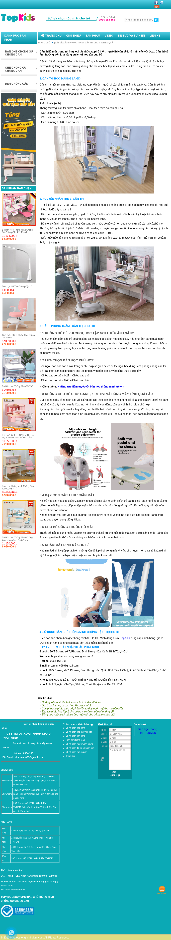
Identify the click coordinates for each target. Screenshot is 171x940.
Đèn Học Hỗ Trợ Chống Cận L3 (17, 286)
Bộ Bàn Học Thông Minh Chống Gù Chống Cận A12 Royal (17, 231)
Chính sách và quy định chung (79, 744)
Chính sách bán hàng (75, 736)
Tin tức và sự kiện (131, 35)
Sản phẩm (93, 35)
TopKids (125, 638)
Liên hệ (155, 35)
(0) (156, 6)
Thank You (70, 756)
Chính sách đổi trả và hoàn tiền (80, 748)
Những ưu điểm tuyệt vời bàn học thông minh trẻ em (90, 386)
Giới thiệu (73, 35)
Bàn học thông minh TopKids (147, 731)
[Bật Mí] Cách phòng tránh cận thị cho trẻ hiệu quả (83, 43)
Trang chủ (53, 35)
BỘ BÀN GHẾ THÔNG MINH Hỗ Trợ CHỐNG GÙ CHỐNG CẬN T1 (18, 436)
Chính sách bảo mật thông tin (79, 732)
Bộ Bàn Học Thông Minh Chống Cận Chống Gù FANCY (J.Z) (17, 538)
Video (109, 35)
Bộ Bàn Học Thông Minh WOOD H (18, 386)
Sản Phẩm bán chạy (17, 188)
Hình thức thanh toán (75, 740)
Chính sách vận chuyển (76, 752)
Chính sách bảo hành (75, 728)
